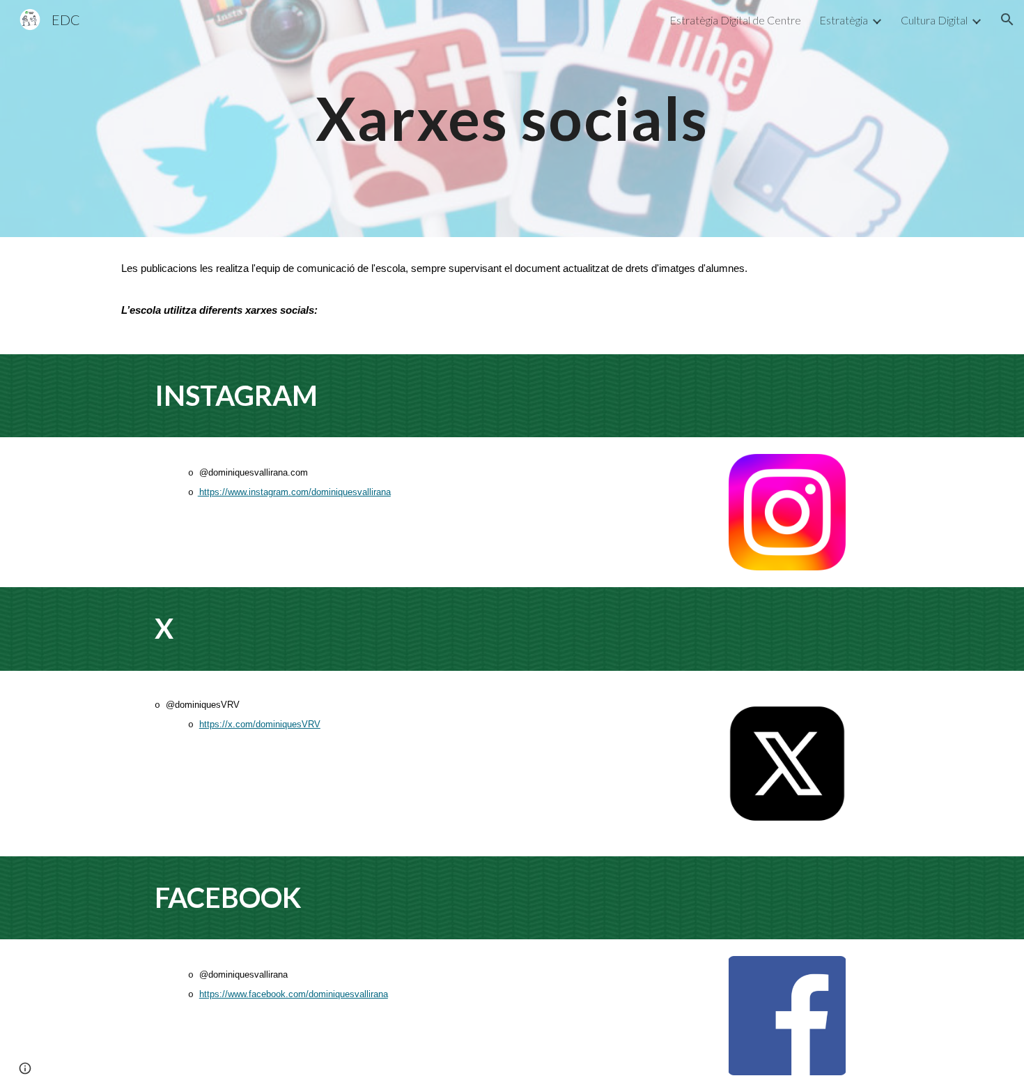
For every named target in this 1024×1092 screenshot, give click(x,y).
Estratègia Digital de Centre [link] (735, 19)
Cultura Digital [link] (934, 19)
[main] (512, 118)
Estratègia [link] (843, 19)
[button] (1007, 19)
